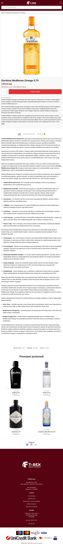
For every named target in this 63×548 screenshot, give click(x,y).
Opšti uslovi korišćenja (31, 506)
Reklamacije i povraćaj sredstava (31, 501)
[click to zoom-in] (31, 46)
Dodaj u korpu (35, 91)
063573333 (31, 517)
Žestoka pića (15, 12)
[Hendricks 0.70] (16, 414)
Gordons (47, 348)
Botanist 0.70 (46, 392)
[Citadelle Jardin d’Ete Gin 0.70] (46, 414)
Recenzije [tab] (40, 134)
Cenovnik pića (31, 496)
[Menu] (3, 3)
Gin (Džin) (22, 12)
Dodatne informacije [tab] (29, 134)
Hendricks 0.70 (16, 431)
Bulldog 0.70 (15, 392)
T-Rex (2, 12)
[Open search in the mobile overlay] (31, 7)
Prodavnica (8, 12)
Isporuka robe (31, 498)
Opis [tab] (19, 134)
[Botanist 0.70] (46, 375)
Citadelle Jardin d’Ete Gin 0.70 (46, 431)
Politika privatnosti (31, 504)
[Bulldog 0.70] (16, 375)
